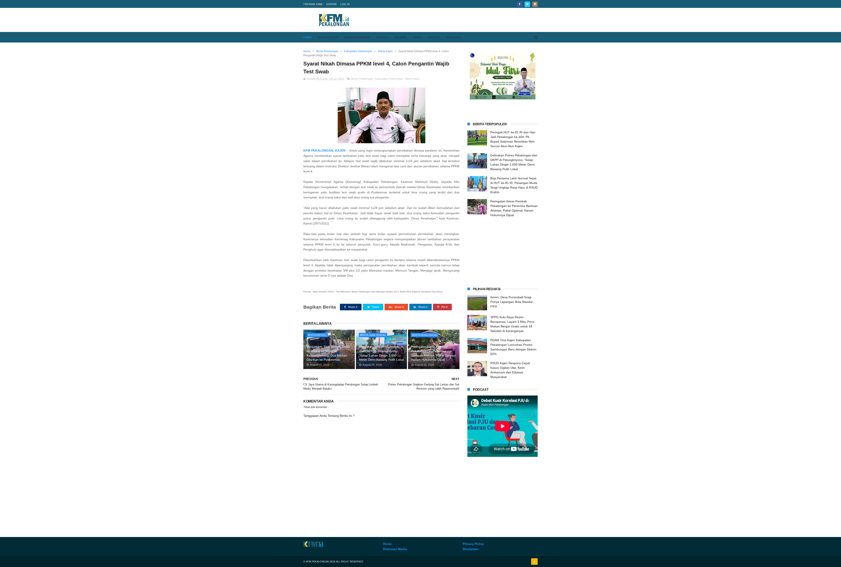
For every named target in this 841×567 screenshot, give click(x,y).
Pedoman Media (395, 549)
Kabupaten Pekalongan (389, 78)
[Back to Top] (534, 561)
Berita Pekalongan (362, 78)
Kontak (331, 4)
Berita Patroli (317, 335)
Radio (417, 37)
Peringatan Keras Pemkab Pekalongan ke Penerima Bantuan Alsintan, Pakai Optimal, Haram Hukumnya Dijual (433, 353)
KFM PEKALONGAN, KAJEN (324, 150)
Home (307, 37)
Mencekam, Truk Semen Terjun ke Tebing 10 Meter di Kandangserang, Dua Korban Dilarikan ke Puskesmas (328, 353)
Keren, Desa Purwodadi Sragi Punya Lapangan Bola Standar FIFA (511, 301)
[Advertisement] (458, 20)
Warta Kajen (328, 37)
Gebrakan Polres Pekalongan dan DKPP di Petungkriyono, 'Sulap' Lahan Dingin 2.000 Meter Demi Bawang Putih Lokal (381, 353)
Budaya (434, 37)
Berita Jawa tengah (373, 335)
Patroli (382, 37)
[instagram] (535, 4)
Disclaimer (470, 549)
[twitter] (527, 4)
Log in (345, 4)
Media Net (454, 37)
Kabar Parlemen (357, 37)
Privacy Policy (473, 544)
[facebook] (519, 4)
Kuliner (400, 37)
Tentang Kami (312, 4)
